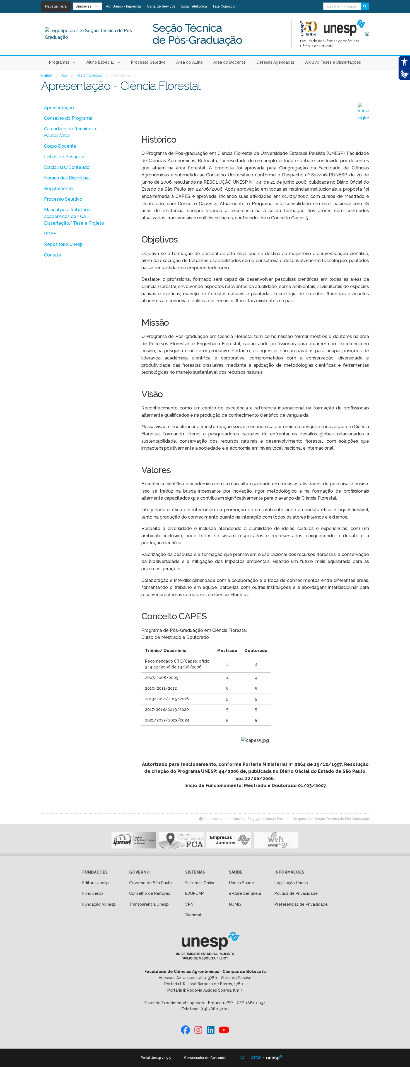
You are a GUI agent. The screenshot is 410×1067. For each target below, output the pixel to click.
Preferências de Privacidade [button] (301, 904)
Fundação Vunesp (99, 904)
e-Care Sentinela (245, 893)
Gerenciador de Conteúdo (205, 1058)
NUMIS (235, 904)
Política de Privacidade (296, 893)
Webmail (193, 915)
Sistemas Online (200, 883)
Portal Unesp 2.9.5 (156, 1058)
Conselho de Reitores (149, 893)
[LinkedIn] (210, 1030)
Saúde (236, 872)
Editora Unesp (95, 883)
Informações (289, 872)
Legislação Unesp (291, 883)
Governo (139, 872)
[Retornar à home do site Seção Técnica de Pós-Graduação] (90, 34)
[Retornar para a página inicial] (205, 947)
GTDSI (256, 1058)
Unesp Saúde (241, 883)
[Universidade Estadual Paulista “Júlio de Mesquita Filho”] (274, 1057)
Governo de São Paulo (150, 883)
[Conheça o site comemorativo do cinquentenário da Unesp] (308, 28)
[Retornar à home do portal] (344, 28)
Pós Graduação (89, 76)
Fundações (95, 872)
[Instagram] (367, 34)
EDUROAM (194, 893)
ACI (242, 1058)
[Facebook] (185, 1030)
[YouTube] (224, 1030)
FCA (64, 76)
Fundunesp (92, 893)
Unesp (47, 76)
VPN (189, 904)
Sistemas (195, 872)
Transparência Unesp (149, 904)
